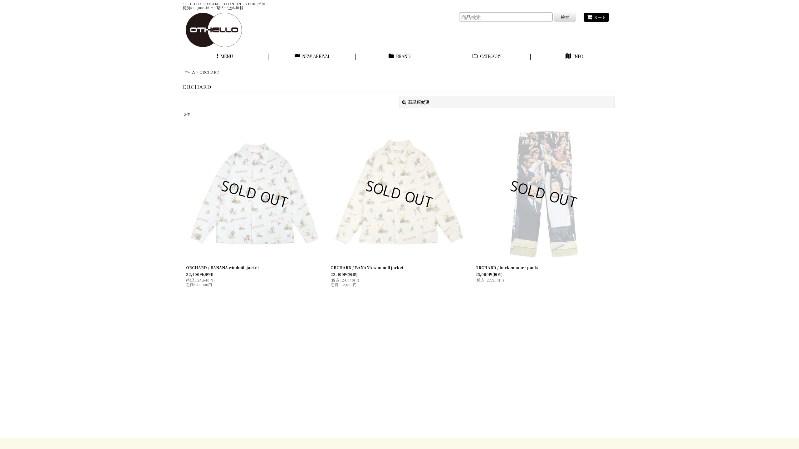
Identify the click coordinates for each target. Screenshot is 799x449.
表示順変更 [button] (418, 102)
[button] (224, 57)
